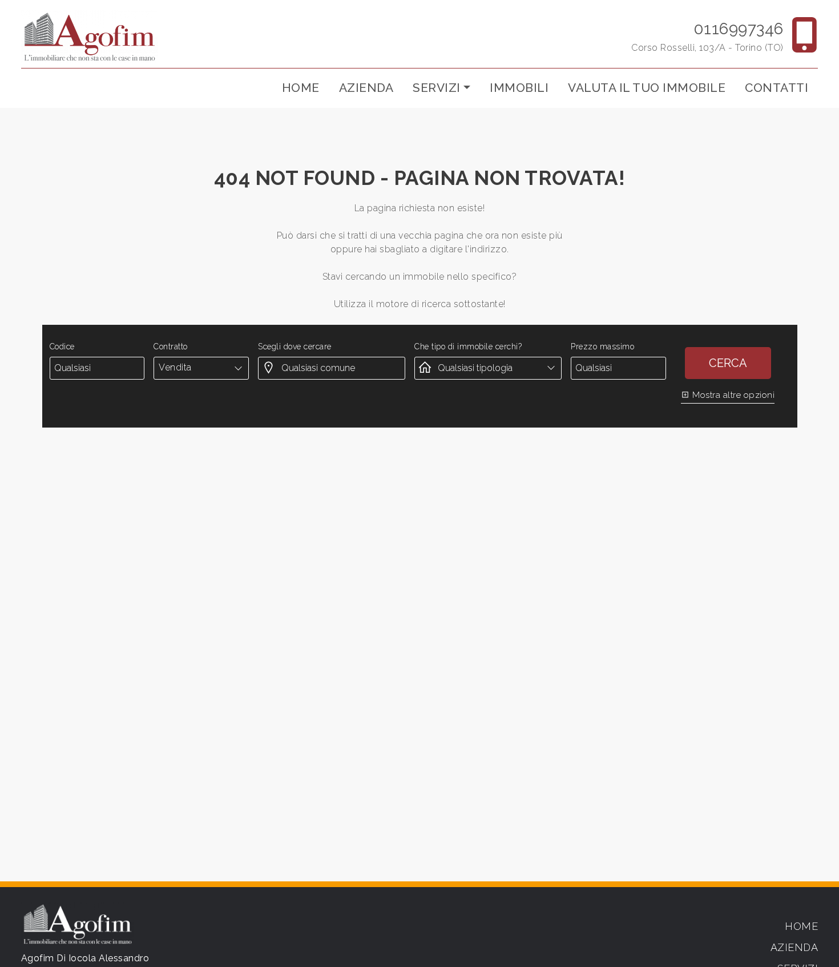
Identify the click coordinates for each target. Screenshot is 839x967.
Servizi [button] (437, 87)
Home (301, 87)
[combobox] (201, 368)
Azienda (366, 87)
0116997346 (738, 28)
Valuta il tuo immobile (646, 87)
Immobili (519, 87)
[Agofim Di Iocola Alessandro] (89, 36)
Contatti (776, 87)
